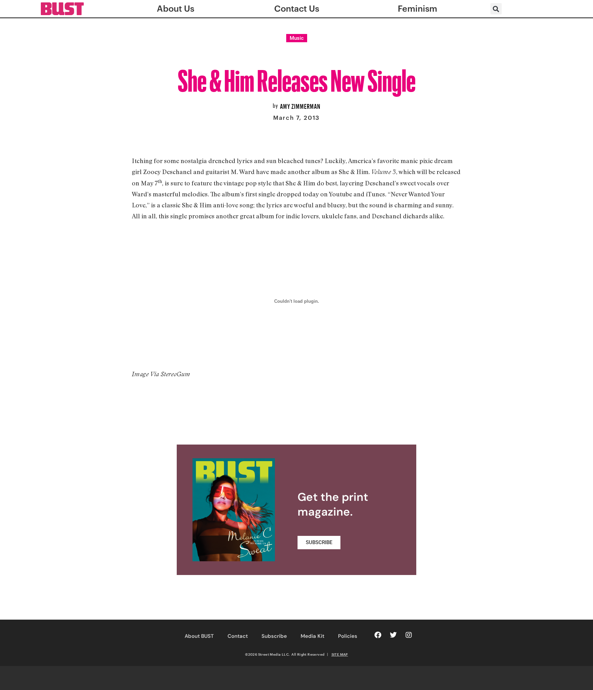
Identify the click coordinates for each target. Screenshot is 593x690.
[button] (496, 8)
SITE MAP (340, 654)
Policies (347, 636)
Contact (238, 636)
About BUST (199, 636)
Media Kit (312, 636)
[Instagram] (409, 635)
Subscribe (274, 636)
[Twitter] (393, 635)
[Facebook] (378, 635)
